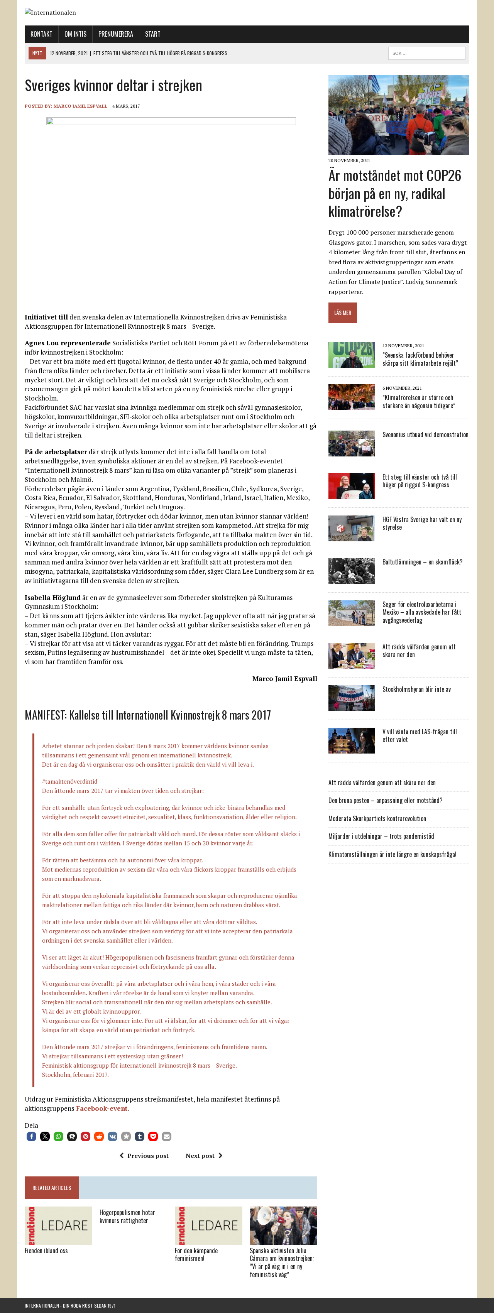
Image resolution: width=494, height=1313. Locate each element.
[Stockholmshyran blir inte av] (351, 705)
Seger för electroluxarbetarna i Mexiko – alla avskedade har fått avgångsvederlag (421, 612)
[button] (31, 1136)
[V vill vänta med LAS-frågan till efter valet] (351, 748)
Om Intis (75, 34)
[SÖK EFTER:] (426, 52)
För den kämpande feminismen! (196, 1254)
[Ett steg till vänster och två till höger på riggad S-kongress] (351, 493)
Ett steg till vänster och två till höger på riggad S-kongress (419, 481)
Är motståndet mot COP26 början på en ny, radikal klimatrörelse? (395, 192)
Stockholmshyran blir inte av (416, 689)
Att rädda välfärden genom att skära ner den (419, 650)
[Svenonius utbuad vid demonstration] (351, 451)
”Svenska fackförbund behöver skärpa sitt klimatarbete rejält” (420, 359)
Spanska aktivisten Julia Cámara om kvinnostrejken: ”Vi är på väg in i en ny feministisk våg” (282, 1262)
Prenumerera (115, 34)
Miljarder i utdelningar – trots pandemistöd (381, 836)
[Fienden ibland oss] (58, 1239)
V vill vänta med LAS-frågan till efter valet (419, 735)
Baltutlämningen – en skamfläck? (422, 561)
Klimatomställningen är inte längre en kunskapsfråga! (392, 854)
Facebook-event (100, 1108)
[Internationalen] (247, 13)
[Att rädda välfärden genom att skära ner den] (351, 663)
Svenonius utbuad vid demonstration (425, 434)
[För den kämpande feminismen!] (208, 1239)
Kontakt (41, 34)
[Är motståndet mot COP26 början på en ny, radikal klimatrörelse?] (398, 149)
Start (153, 34)
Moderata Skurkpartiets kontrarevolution (377, 818)
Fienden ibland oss (46, 1250)
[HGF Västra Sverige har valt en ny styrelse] (351, 536)
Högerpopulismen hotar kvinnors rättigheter (127, 1216)
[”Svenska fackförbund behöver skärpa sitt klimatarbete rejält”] (351, 362)
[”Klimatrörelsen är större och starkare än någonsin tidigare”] (351, 404)
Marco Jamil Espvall (80, 106)
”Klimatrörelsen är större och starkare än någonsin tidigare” (418, 401)
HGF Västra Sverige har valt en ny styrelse (422, 523)
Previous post (148, 1155)
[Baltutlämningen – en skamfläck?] (351, 578)
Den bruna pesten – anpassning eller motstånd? (385, 800)
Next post (200, 1155)
